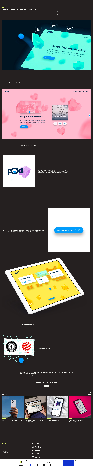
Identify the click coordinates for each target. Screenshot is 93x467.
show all (89, 394)
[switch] (37, 465)
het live (21, 82)
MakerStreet (5, 449)
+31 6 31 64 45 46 (4, 451)
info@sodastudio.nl (5, 452)
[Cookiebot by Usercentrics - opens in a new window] (21, 465)
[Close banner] (75, 460)
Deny (68, 465)
